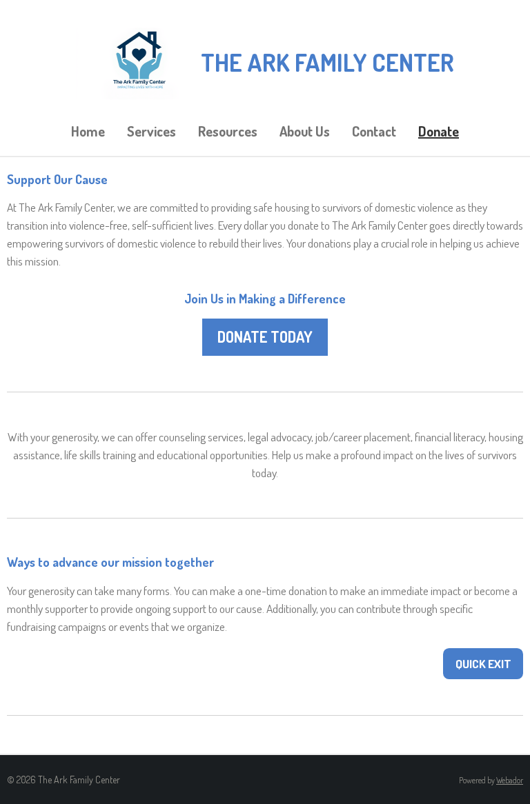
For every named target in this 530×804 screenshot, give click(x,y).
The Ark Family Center (327, 62)
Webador (509, 780)
